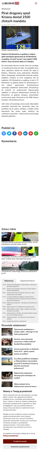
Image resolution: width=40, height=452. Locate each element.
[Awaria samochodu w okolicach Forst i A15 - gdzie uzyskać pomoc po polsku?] (7, 351)
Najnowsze (8, 281)
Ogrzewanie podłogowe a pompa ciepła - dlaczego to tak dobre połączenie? (22, 285)
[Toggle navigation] (36, 3)
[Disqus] (20, 172)
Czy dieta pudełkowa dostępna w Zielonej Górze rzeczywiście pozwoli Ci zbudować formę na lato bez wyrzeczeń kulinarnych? (21, 298)
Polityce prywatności (10, 435)
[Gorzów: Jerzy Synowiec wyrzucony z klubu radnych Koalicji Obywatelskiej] (7, 341)
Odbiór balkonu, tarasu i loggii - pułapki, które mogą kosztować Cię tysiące (21, 310)
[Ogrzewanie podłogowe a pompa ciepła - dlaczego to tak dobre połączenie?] (7, 331)
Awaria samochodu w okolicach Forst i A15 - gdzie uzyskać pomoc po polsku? (21, 293)
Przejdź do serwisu (20, 441)
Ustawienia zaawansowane (20, 446)
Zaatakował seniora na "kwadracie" (16, 321)
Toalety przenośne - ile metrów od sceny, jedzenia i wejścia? (21, 318)
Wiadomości (6, 9)
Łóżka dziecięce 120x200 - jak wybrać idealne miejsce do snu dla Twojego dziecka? (22, 314)
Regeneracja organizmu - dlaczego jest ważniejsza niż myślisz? (22, 303)
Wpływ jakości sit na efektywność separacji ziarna (20, 307)
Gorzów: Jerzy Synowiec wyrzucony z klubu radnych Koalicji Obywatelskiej (21, 289)
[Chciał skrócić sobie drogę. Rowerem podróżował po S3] (20, 266)
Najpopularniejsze (27, 281)
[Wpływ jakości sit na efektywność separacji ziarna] (7, 385)
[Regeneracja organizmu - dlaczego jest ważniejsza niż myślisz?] (7, 375)
